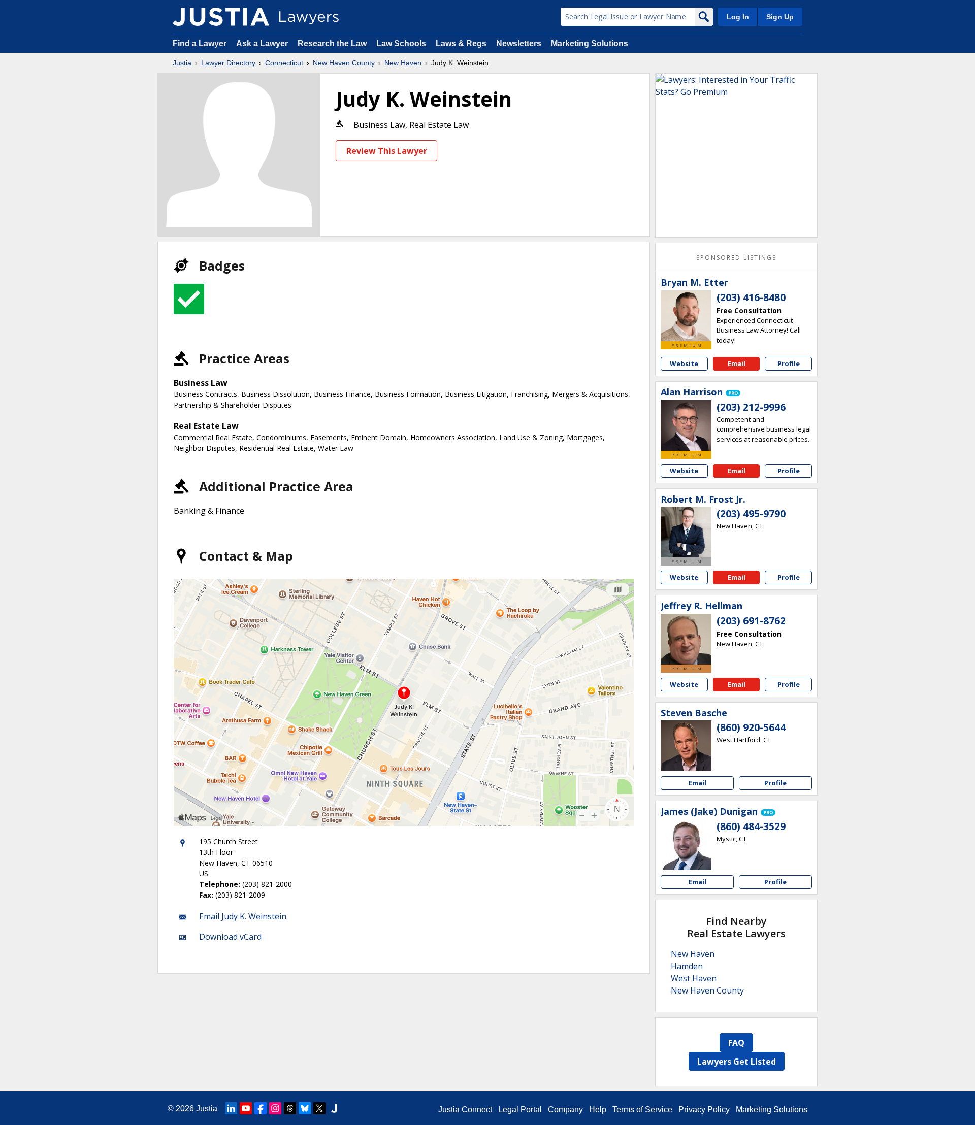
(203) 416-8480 (751, 297)
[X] (319, 1108)
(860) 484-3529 (751, 826)
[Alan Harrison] (686, 425)
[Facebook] (260, 1108)
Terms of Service (642, 1109)
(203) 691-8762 (751, 620)
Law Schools (401, 43)
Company (565, 1109)
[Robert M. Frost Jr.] (686, 532)
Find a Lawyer (199, 43)
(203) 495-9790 (751, 513)
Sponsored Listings (736, 257)
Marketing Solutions (589, 43)
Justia (182, 63)
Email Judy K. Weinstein (242, 916)
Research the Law (332, 43)
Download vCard (230, 936)
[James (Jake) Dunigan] (686, 844)
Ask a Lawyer (263, 43)
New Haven (402, 63)
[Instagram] (275, 1108)
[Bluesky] (305, 1108)
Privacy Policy (704, 1109)
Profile (788, 363)
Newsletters (518, 43)
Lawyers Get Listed (736, 1061)
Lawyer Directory (228, 63)
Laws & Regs (461, 43)
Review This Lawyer (386, 150)
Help (597, 1109)
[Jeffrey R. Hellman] (686, 639)
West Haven (694, 978)
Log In (738, 17)
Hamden (687, 966)
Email (736, 363)
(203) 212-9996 (751, 407)
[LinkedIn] (231, 1108)
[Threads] (290, 1108)
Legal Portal (520, 1109)
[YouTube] (246, 1108)
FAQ (736, 1042)
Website (684, 363)
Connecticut (284, 63)
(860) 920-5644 (751, 727)
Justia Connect (465, 1109)
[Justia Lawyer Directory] (221, 17)
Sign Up (780, 17)
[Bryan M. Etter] (686, 315)
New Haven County (344, 63)
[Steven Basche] (686, 745)
